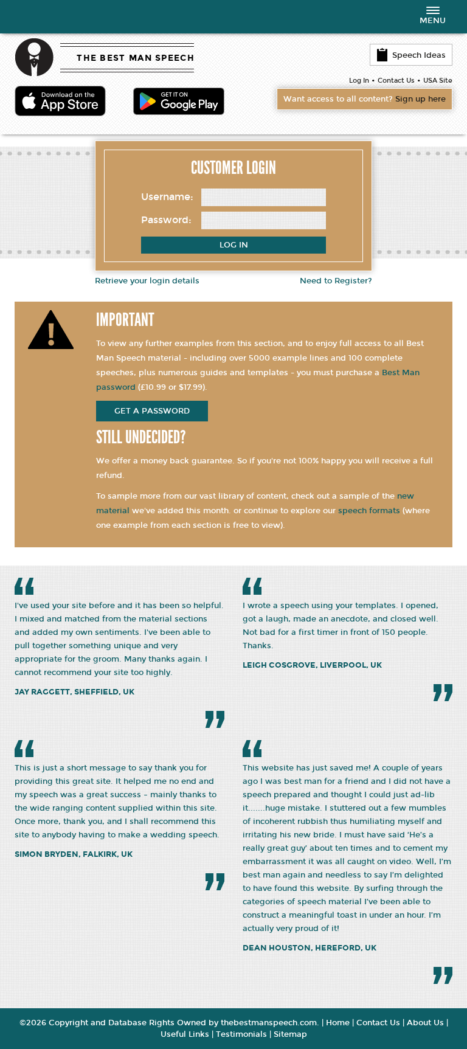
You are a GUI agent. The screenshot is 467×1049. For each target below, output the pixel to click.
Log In (359, 81)
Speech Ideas (419, 55)
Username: (167, 197)
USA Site (437, 81)
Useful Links (185, 1034)
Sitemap (290, 1034)
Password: (166, 220)
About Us (425, 1023)
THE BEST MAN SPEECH (136, 58)
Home (338, 1023)
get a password (152, 411)
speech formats (369, 511)
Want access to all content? (364, 99)
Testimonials (241, 1034)
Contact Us (396, 81)
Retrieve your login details (147, 281)
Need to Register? (336, 281)
